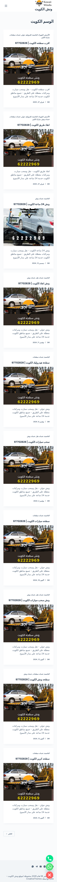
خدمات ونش (45, 119)
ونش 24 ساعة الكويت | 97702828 (32, 204)
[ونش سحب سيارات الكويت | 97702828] (28, 623)
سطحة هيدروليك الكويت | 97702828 (31, 362)
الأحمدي (47, 35)
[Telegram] (37, 867)
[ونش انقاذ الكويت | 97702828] (28, 306)
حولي (23, 35)
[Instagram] (45, 867)
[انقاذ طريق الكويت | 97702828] (28, 148)
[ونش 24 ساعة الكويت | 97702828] (28, 227)
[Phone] (49, 858)
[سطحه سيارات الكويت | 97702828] (28, 544)
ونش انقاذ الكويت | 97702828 (34, 283)
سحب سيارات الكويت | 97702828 (32, 441)
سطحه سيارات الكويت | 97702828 (31, 521)
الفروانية (28, 35)
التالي (10, 834)
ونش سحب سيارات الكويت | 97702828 (29, 600)
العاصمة (35, 35)
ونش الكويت (43, 9)
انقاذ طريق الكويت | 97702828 (33, 125)
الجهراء (41, 35)
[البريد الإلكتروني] (41, 867)
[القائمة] (6, 6)
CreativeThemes (34, 878)
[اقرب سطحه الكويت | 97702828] (28, 66)
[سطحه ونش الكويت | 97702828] (28, 703)
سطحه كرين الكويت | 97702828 (33, 758)
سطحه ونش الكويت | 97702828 (33, 679)
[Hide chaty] (49, 875)
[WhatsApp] (33, 867)
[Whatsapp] (49, 866)
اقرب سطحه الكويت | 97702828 (32, 43)
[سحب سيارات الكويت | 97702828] (28, 465)
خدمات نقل (39, 278)
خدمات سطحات (15, 35)
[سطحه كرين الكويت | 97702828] (28, 782)
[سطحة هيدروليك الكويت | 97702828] (28, 386)
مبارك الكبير (45, 37)
